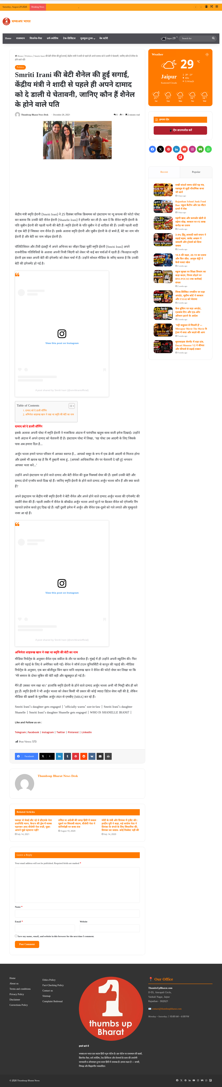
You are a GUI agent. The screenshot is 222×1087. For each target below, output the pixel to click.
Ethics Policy (49, 980)
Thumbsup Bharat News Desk (34, 115)
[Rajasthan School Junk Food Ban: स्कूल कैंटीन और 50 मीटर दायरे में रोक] (163, 206)
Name (19, 907)
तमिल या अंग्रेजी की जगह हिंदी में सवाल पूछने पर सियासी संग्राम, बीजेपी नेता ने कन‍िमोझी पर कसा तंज (77, 824)
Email (19, 921)
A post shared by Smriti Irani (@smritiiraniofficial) (62, 390)
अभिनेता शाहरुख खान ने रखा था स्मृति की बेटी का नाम (49, 414)
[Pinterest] (75, 756)
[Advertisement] (77, 187)
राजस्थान (20, 38)
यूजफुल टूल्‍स (86, 38)
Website (83, 921)
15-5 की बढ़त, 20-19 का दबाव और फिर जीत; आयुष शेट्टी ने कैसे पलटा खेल (190, 259)
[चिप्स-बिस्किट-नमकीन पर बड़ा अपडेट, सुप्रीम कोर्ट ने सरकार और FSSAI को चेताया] (163, 296)
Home (8, 38)
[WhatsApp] (208, 149)
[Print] (108, 756)
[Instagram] (192, 149)
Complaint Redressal (52, 1001)
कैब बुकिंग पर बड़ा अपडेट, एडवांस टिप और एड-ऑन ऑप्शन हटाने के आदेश (188, 312)
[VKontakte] (91, 756)
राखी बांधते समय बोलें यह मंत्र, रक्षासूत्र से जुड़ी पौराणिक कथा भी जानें (121, 7)
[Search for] (213, 38)
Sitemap (46, 996)
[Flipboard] (180, 157)
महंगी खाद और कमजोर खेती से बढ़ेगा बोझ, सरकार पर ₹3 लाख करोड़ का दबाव (190, 222)
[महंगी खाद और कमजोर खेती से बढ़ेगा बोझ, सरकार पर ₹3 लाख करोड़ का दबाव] (163, 223)
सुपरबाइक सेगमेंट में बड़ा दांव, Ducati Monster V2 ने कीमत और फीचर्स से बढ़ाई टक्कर (189, 345)
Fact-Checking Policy (53, 985)
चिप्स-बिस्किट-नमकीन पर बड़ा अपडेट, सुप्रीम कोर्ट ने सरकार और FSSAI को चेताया (190, 295)
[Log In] (206, 7)
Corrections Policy (19, 1005)
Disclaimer (15, 999)
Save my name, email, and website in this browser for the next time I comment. (56, 936)
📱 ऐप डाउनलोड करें (180, 130)
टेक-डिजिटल (69, 38)
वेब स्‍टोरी (103, 38)
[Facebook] (152, 149)
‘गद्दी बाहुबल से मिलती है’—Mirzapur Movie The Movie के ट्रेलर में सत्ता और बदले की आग (191, 329)
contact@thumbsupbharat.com (167, 1009)
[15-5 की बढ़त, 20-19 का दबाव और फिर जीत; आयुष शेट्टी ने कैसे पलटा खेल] (163, 259)
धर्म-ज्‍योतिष (52, 38)
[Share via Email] (100, 756)
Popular (196, 172)
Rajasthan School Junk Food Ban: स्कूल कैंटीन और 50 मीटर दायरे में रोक (190, 205)
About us (14, 983)
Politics (28, 56)
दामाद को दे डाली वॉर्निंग (36, 410)
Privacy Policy (17, 994)
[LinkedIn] (59, 756)
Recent (164, 172)
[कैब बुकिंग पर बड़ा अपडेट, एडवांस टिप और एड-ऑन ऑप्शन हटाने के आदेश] (163, 313)
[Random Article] (211, 7)
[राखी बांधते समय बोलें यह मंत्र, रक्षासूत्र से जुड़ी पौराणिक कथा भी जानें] (163, 189)
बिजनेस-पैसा (36, 38)
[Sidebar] (216, 7)
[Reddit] (83, 756)
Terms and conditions (20, 989)
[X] (160, 149)
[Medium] (200, 149)
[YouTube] (184, 149)
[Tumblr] (67, 756)
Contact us (47, 990)
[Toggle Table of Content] (70, 406)
